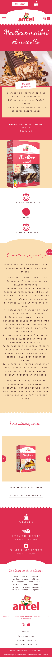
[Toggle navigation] (4, 18)
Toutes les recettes (26, 645)
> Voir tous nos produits (26, 496)
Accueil (26, 632)
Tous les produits (26, 640)
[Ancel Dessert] (26, 18)
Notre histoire (26, 636)
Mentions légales (10, 655)
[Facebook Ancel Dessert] (48, 19)
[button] (48, 458)
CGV (39, 655)
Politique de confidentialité (27, 655)
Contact (45, 655)
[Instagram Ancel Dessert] (44, 19)
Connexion (20, 4)
